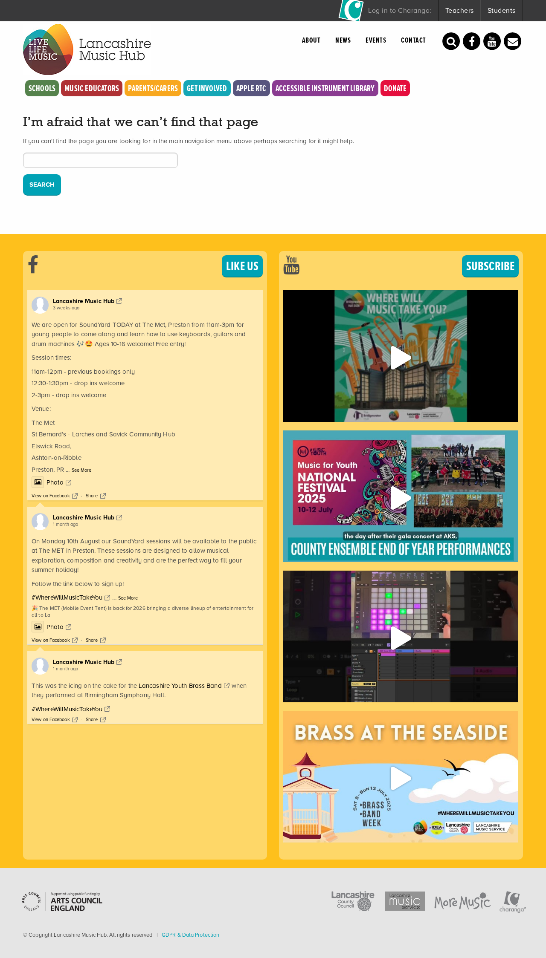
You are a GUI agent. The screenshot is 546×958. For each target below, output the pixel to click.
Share (92, 495)
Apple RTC (251, 88)
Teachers (459, 10)
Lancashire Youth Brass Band (180, 685)
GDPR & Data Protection (190, 935)
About (311, 40)
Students (502, 10)
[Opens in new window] (472, 40)
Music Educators (91, 88)
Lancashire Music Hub (83, 301)
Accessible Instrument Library (325, 88)
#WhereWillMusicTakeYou (67, 597)
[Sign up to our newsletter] (512, 40)
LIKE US (242, 266)
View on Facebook (51, 495)
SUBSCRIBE (490, 266)
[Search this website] (451, 40)
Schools (42, 88)
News (343, 40)
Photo (55, 482)
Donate (395, 88)
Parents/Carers (153, 88)
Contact (413, 40)
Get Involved (207, 88)
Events (376, 40)
